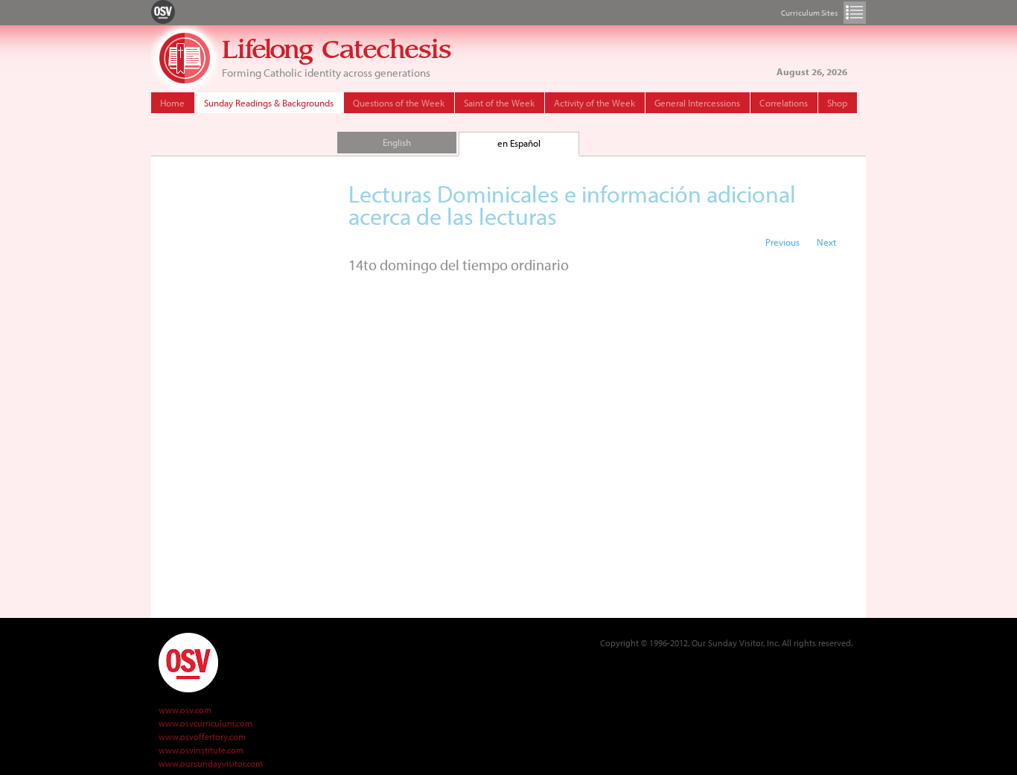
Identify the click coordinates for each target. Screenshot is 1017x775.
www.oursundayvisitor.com (211, 763)
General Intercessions (697, 103)
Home (172, 103)
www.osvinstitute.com (201, 750)
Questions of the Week (398, 103)
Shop (837, 103)
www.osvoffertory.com (202, 736)
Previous (782, 242)
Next (826, 242)
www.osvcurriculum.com (205, 723)
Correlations (783, 103)
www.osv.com (185, 709)
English (397, 142)
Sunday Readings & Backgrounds (269, 103)
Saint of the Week (499, 103)
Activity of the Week (594, 103)
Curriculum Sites (855, 12)
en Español (519, 143)
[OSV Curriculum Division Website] (163, 11)
